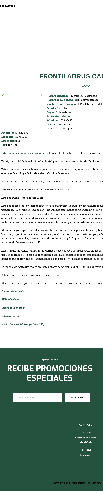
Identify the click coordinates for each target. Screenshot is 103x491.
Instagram (85, 455)
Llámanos (86, 432)
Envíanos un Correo (85, 437)
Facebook (86, 449)
